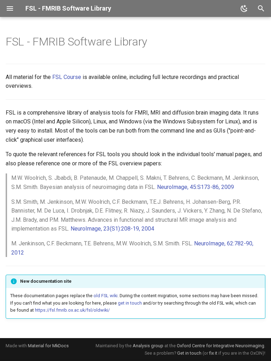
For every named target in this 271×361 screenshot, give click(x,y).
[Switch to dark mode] (244, 8)
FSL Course (66, 77)
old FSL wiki (106, 295)
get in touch (130, 303)
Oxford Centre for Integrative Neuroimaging (220, 345)
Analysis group (148, 345)
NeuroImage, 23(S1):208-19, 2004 (112, 228)
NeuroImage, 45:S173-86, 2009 (195, 187)
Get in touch (189, 353)
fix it (213, 353)
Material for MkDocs (48, 345)
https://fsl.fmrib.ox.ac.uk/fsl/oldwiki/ (72, 310)
